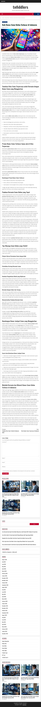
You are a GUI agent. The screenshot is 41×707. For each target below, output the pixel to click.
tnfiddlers (20, 7)
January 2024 (4, 631)
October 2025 (4, 582)
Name (3, 458)
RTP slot (3, 655)
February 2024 (5, 629)
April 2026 (4, 569)
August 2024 (4, 615)
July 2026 (4, 562)
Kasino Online (4, 648)
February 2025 (4, 601)
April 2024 (4, 624)
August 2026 (4, 559)
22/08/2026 (23, 699)
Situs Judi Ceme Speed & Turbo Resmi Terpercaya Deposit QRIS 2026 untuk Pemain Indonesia (19, 544)
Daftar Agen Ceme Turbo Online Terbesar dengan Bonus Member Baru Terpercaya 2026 (18, 541)
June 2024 (4, 619)
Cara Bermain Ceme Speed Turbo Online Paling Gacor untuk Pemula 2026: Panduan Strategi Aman (11, 486)
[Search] (32, 14)
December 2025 (5, 578)
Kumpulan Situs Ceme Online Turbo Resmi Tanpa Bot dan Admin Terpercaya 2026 (11, 505)
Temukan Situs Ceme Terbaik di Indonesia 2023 (10, 431)
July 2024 (4, 617)
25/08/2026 (23, 496)
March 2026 (4, 571)
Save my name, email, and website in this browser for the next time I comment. (19, 471)
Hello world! (15, 552)
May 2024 (4, 622)
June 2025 (4, 592)
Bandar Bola (4, 643)
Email (3, 462)
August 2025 (4, 587)
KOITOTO (24, 704)
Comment (4, 442)
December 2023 (5, 633)
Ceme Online (5, 490)
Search (3, 521)
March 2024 (4, 626)
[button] (2, 14)
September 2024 (5, 613)
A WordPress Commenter (6, 552)
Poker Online (4, 650)
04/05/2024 (6, 27)
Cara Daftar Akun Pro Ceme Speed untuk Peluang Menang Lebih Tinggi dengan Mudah (30, 486)
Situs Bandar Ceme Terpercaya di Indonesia (30, 430)
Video (38, 14)
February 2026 (4, 573)
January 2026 (4, 576)
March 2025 (4, 599)
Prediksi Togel (4, 653)
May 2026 (4, 566)
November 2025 (5, 580)
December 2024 (5, 606)
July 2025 (4, 589)
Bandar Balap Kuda (5, 641)
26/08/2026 (5, 497)
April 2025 (4, 596)
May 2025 (4, 594)
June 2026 (4, 564)
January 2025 (4, 603)
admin (3, 27)
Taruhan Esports (5, 657)
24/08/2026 (5, 515)
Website (3, 466)
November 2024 (5, 608)
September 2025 (5, 585)
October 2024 (4, 610)
